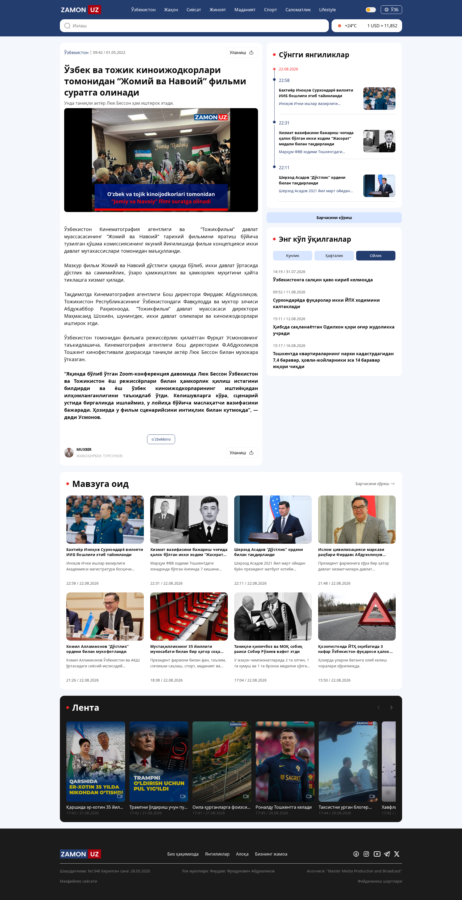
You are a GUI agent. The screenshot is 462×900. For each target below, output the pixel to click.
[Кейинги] (391, 707)
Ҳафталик (334, 255)
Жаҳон (171, 10)
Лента (85, 707)
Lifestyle (327, 10)
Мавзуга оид (100, 483)
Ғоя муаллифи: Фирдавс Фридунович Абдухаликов (228, 870)
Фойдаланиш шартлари (380, 881)
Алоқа (242, 854)
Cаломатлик (298, 10)
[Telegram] (388, 854)
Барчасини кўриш (334, 217)
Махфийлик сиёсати (78, 881)
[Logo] (80, 9)
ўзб (395, 10)
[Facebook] (357, 854)
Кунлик (292, 255)
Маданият (245, 10)
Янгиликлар (217, 854)
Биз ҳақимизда (183, 854)
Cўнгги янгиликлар (314, 54)
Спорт (270, 10)
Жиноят (218, 10)
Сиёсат (194, 10)
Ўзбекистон (143, 10)
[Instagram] (368, 854)
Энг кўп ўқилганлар (315, 239)
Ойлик (376, 255)
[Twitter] (398, 854)
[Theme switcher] (371, 9)
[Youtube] (378, 854)
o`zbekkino (161, 439)
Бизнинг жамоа (271, 854)
